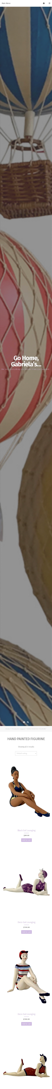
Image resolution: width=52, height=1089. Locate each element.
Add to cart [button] (26, 840)
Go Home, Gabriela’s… (26, 361)
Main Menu (6, 3)
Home (8, 729)
